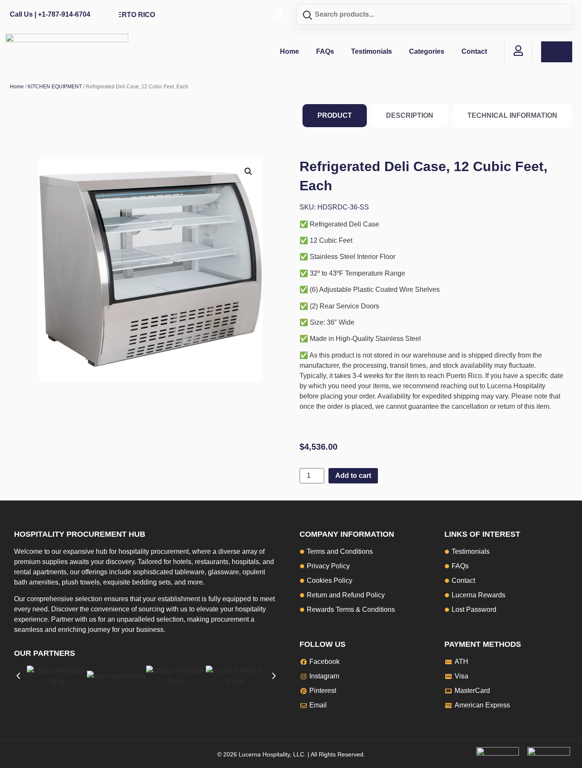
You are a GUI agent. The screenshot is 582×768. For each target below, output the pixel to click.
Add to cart (353, 475)
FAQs (325, 51)
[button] (248, 171)
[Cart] (556, 51)
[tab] (335, 115)
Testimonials (371, 51)
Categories (426, 51)
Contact (474, 51)
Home (289, 51)
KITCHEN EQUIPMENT (55, 87)
